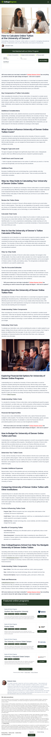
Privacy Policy (4, 732)
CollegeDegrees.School (12, 557)
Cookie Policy (6, 723)
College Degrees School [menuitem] (33, 74)
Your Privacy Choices (6, 734)
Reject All (31, 732)
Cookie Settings (40, 732)
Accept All (31, 735)
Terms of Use (11, 732)
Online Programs (11, 394)
